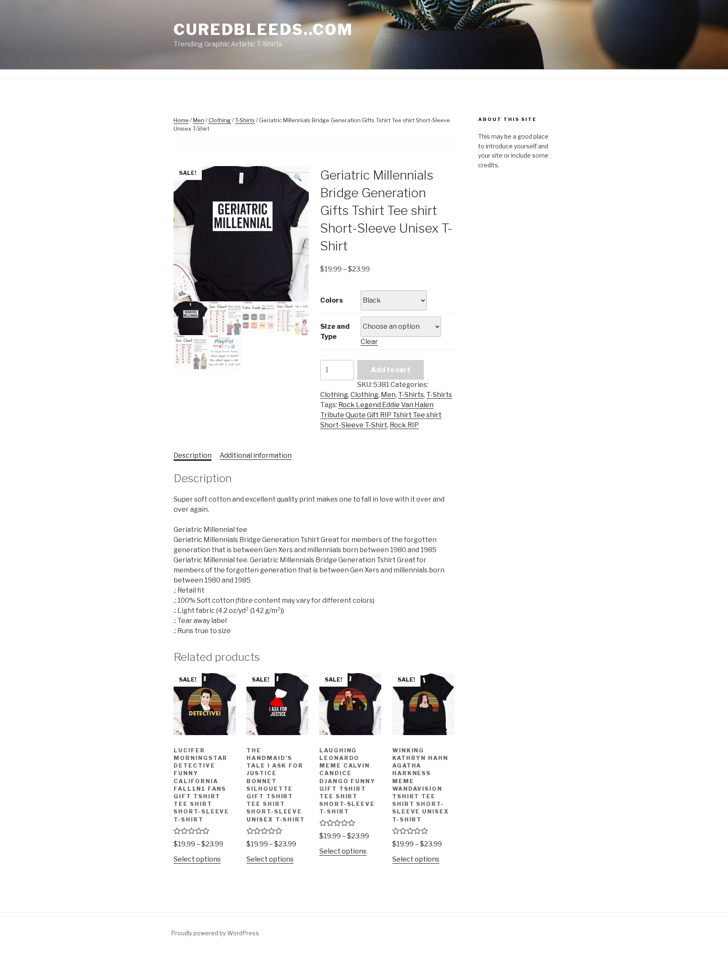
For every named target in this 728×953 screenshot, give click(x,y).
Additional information (255, 455)
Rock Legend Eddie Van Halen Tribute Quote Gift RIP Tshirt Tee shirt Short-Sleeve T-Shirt (381, 415)
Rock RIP (404, 425)
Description (192, 455)
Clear (369, 342)
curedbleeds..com (263, 29)
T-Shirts (245, 120)
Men (198, 120)
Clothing (220, 120)
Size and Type (335, 331)
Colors (331, 300)
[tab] (192, 456)
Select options (197, 859)
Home (181, 120)
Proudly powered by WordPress (215, 933)
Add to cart (390, 370)
